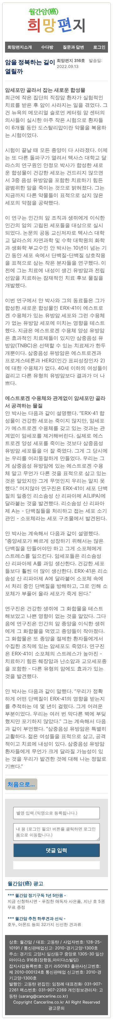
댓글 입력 (56, 850)
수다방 (47, 47)
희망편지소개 (20, 47)
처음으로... (21, 784)
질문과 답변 (73, 47)
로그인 (99, 47)
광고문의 (56, 1008)
